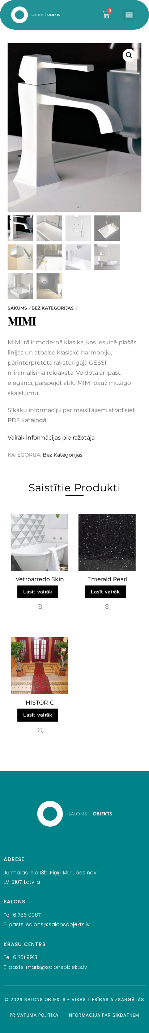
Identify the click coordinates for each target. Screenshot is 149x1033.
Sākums (17, 308)
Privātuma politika (34, 1015)
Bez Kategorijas (52, 308)
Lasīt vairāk (37, 592)
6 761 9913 (25, 957)
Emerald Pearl (107, 579)
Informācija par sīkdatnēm (103, 1015)
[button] (129, 15)
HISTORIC (40, 702)
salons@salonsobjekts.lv (58, 924)
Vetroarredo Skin (40, 579)
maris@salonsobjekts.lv (56, 967)
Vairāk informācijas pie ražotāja (51, 437)
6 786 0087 (27, 915)
